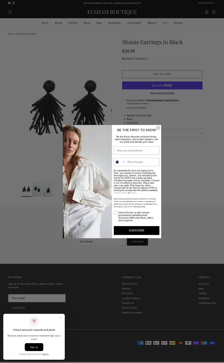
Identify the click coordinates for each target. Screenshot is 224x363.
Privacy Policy (121, 193)
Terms (133, 193)
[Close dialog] (158, 128)
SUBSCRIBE (136, 230)
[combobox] (120, 162)
